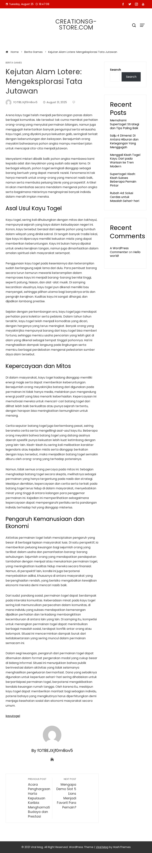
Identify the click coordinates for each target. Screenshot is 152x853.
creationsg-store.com (76, 24)
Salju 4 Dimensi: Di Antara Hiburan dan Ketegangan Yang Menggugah (124, 141)
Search (115, 70)
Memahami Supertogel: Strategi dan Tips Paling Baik (124, 124)
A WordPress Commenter (119, 250)
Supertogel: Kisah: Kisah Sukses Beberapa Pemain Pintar (123, 180)
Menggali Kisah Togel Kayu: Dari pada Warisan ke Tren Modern (125, 160)
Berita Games (14, 63)
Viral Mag (102, 847)
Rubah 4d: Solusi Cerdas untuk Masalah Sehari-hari (124, 197)
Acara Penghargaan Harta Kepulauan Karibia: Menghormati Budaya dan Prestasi (39, 798)
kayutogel (13, 716)
